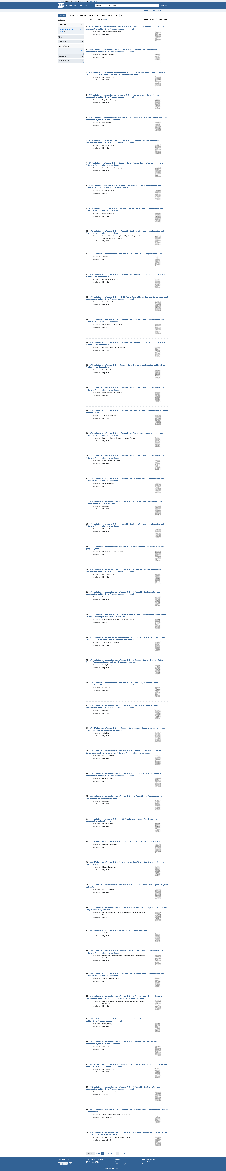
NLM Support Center (148, 1160)
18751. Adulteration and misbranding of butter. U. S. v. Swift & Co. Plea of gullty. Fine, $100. (125, 254)
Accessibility (146, 1162)
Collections (62, 25)
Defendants (62, 41)
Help (153, 10)
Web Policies (118, 1160)
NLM (106, 1168)
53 (124, 1153)
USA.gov (118, 1168)
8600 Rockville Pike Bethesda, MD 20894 (92, 1162)
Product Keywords (64, 46)
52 (121, 1153)
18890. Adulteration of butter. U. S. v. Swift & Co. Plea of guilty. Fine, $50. (118, 930)
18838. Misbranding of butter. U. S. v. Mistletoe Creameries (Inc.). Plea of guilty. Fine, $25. (124, 842)
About (146, 10)
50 (162, 20)
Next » (106, 20)
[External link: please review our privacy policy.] (59, 1163)
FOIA (115, 1162)
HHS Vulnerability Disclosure (123, 1164)
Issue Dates (62, 56)
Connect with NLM (63, 1160)
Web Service (162, 10)
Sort (148, 20)
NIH (110, 1168)
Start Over (62, 15)
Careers (144, 1164)
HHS (113, 1168)
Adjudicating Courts (64, 61)
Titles (60, 37)
